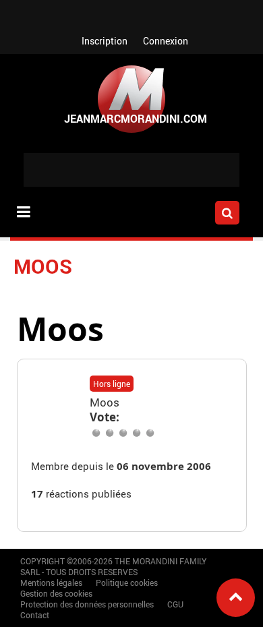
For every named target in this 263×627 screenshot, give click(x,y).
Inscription (104, 40)
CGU (175, 604)
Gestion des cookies (56, 593)
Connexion (165, 40)
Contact (34, 614)
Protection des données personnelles (87, 604)
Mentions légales (51, 582)
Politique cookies (127, 582)
